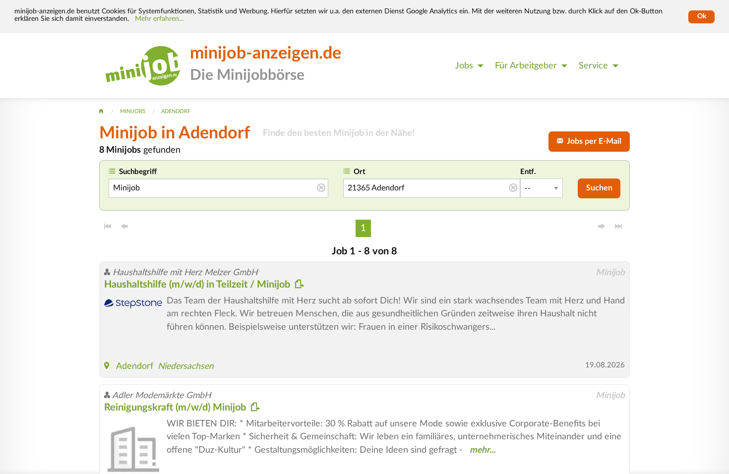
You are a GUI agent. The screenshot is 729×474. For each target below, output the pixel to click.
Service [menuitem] (593, 65)
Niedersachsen (186, 366)
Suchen (599, 188)
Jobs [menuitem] (464, 65)
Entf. (528, 172)
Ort (359, 172)
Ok (701, 16)
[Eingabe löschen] (321, 188)
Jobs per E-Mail (592, 141)
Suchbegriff (138, 172)
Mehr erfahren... (159, 18)
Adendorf (134, 366)
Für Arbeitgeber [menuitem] (526, 65)
